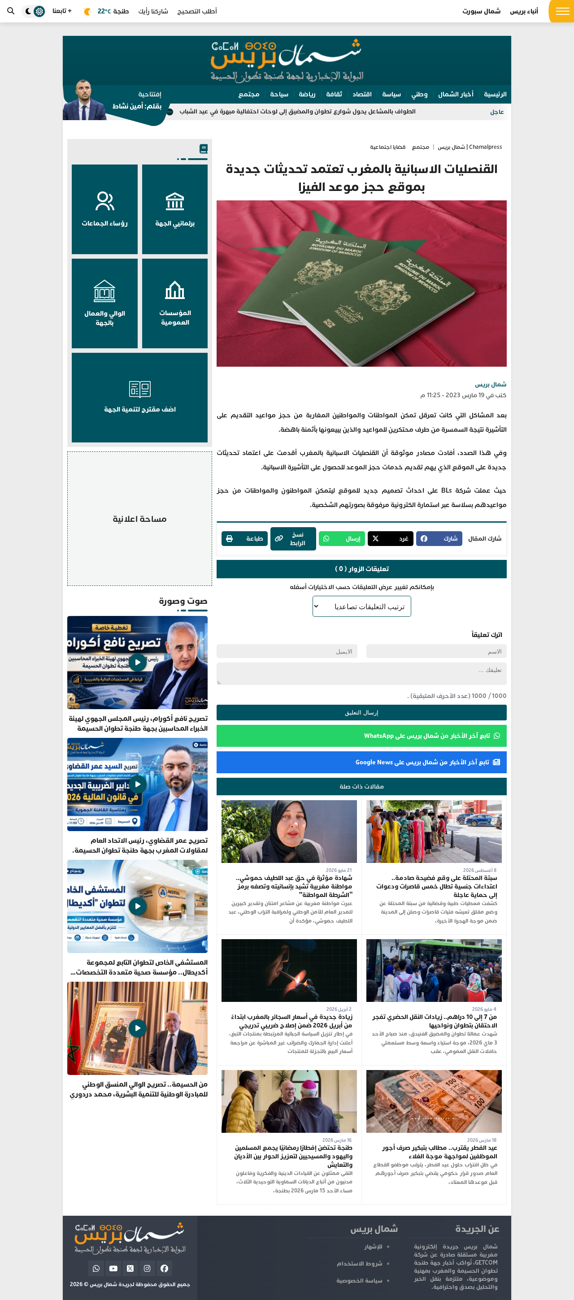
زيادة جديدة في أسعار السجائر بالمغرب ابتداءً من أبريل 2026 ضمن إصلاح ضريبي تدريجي (291, 1021)
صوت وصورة (183, 601)
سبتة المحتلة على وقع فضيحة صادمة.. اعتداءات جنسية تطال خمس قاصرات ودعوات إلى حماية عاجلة (436, 886)
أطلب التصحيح (197, 11)
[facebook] (164, 1268)
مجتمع (420, 147)
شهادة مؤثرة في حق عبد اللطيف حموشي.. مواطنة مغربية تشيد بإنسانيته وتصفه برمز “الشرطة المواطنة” (294, 886)
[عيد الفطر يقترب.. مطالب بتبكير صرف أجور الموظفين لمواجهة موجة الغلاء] (434, 1074)
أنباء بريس (524, 11)
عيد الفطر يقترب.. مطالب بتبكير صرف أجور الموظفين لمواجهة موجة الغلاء (439, 1152)
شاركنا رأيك (153, 11)
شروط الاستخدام (360, 1264)
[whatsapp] (96, 1268)
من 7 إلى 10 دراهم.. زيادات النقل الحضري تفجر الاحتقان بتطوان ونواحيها (434, 1021)
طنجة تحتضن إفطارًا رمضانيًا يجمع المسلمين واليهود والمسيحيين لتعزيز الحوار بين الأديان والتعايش (293, 1156)
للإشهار (373, 1247)
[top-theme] (34, 11)
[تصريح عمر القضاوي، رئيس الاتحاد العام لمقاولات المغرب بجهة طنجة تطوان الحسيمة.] (137, 796)
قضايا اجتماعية (388, 147)
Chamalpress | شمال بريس (470, 147)
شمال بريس (491, 384)
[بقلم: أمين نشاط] (112, 102)
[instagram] (147, 1268)
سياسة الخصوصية (359, 1281)
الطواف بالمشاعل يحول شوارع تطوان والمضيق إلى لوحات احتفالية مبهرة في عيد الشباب (358, 111)
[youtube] (113, 1268)
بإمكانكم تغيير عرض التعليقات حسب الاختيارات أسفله (362, 587)
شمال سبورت (481, 11)
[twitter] (130, 1268)
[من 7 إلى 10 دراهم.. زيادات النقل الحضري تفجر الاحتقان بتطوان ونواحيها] (434, 943)
